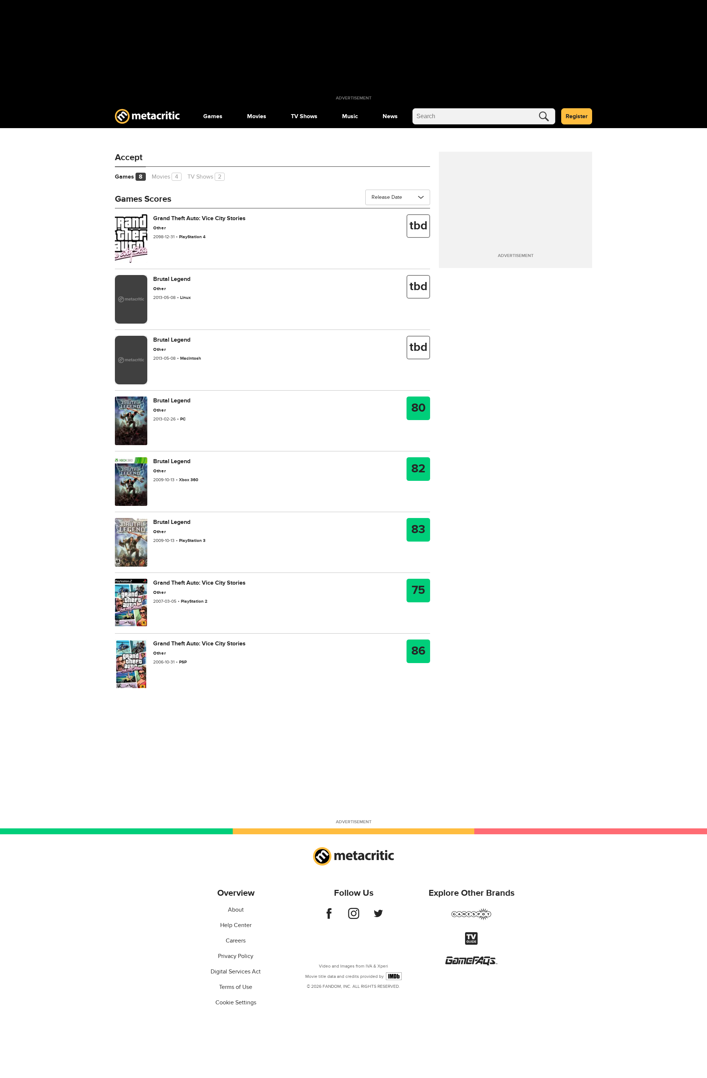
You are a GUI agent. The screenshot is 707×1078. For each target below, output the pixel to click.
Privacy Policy (235, 956)
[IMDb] (394, 976)
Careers (236, 940)
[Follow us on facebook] (329, 917)
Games (212, 116)
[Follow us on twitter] (378, 917)
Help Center (236, 925)
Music (350, 116)
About (236, 909)
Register (577, 116)
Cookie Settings (235, 1002)
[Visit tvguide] (471, 943)
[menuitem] (212, 116)
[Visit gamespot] (471, 918)
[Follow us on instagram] (353, 917)
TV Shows (304, 116)
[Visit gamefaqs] (471, 963)
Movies (256, 116)
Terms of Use (235, 987)
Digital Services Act (236, 971)
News (390, 116)
